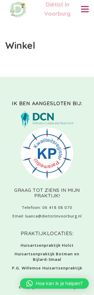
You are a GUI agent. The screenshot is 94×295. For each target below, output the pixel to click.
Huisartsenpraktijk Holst (47, 245)
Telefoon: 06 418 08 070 (47, 207)
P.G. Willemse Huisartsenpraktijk (47, 267)
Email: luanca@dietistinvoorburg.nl (47, 216)
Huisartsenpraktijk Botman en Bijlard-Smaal (47, 256)
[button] (54, 283)
